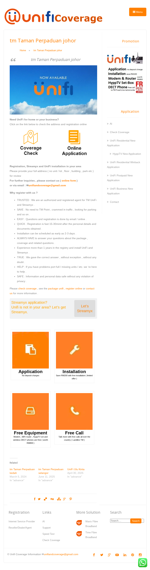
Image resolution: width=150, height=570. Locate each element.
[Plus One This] (64, 499)
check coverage (27, 288)
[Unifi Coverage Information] (54, 26)
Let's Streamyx (85, 308)
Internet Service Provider (22, 521)
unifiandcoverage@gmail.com (47, 185)
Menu (139, 11)
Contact (114, 201)
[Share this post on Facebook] (34, 499)
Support (46, 527)
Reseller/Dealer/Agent (20, 527)
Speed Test (48, 534)
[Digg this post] (52, 499)
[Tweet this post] (39, 499)
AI (111, 123)
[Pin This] (70, 499)
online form (69, 180)
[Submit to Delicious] (45, 499)
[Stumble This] (58, 499)
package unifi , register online (65, 288)
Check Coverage (119, 132)
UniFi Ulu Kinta (76, 469)
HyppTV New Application (127, 153)
